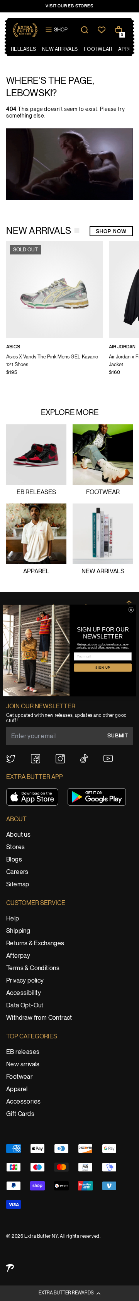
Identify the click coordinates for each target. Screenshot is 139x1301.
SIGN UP (102, 667)
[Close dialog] (131, 609)
